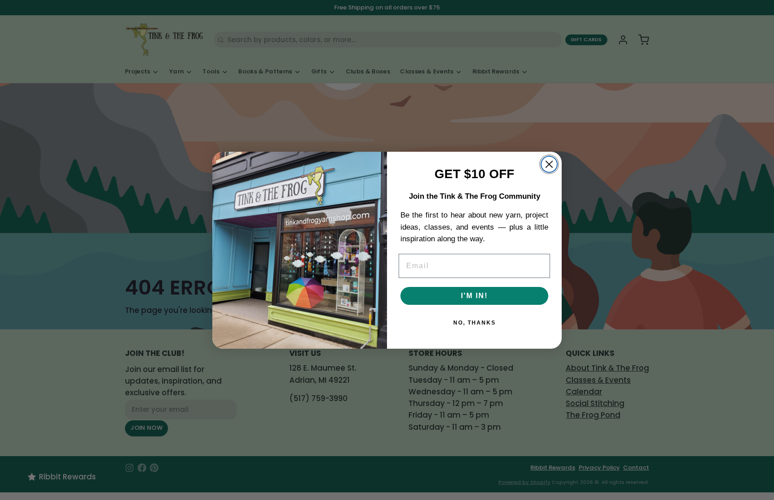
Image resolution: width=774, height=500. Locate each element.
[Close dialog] (549, 164)
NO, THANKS (474, 323)
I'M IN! (474, 295)
